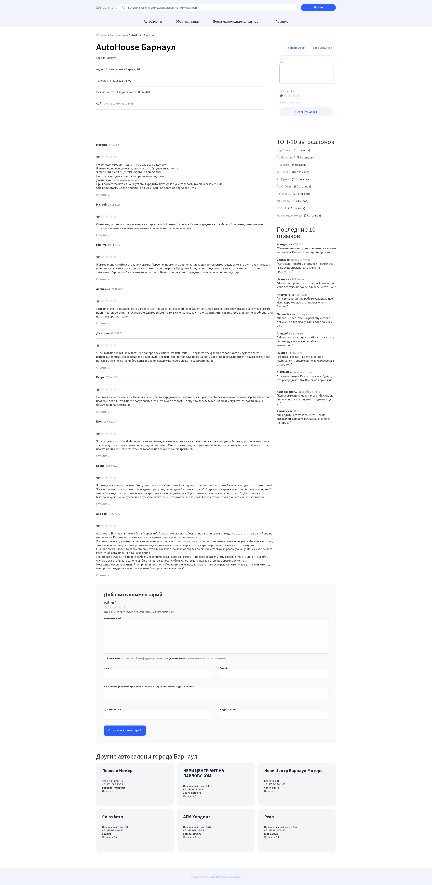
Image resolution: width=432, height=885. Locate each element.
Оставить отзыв (306, 112)
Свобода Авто (310, 392)
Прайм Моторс (300, 260)
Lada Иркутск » (323, 48)
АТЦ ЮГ (297, 244)
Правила (281, 21)
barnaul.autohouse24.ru (119, 103)
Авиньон (297, 353)
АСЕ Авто (298, 279)
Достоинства (112, 709)
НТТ (297, 411)
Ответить (102, 195)
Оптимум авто (304, 314)
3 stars (115, 607)
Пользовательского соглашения (204, 658)
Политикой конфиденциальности (144, 658)
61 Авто (298, 333)
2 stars (110, 607)
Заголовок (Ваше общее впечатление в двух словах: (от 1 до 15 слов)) (149, 686)
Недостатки (228, 709)
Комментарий (112, 618)
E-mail (224, 668)
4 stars (119, 607)
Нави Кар (300, 295)
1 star (105, 607)
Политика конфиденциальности (237, 21)
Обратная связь (187, 21)
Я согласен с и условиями (166, 658)
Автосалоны (153, 21)
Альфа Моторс (303, 372)
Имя (106, 668)
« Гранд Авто (296, 48)
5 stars (124, 607)
